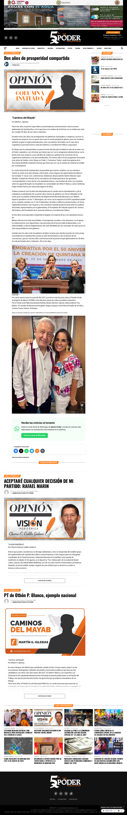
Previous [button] (6, 14)
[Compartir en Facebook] (16, 451)
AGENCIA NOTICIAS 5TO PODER (23, 493)
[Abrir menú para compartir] (37, 451)
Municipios (41, 48)
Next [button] (120, 14)
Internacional (60, 48)
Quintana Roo (73, 799)
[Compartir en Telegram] (32, 451)
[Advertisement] (107, 118)
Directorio (107, 48)
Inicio (17, 48)
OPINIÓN (99, 48)
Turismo (77, 48)
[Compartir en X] (21, 451)
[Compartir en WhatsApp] (26, 451)
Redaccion (16, 65)
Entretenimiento (88, 48)
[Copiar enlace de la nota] (42, 451)
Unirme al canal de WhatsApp (34, 435)
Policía (70, 48)
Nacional (50, 48)
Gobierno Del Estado (28, 48)
